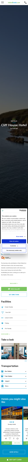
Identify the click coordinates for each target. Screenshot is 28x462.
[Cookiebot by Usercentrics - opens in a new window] (19, 211)
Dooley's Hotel (12, 424)
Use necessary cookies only (14, 250)
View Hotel (17, 443)
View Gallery (15, 289)
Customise (13, 245)
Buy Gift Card (15, 460)
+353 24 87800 (7, 254)
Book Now (6, 443)
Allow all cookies (14, 241)
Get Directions (14, 294)
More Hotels (14, 452)
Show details (19, 236)
